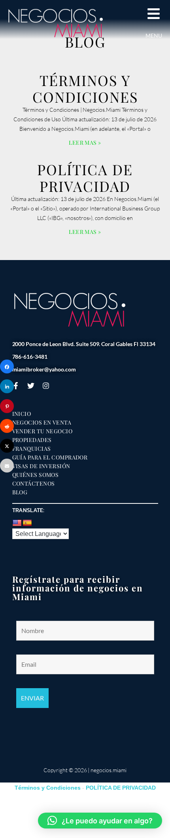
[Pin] (7, 406)
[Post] (7, 446)
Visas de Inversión (41, 466)
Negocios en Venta (42, 422)
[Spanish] (27, 523)
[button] (100, 820)
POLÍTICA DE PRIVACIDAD (85, 177)
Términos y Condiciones (85, 88)
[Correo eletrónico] (7, 466)
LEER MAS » (85, 142)
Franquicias (31, 449)
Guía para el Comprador (50, 457)
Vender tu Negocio (42, 431)
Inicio (21, 414)
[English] (17, 523)
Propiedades (32, 440)
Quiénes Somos (35, 475)
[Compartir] (7, 366)
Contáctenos (33, 483)
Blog (20, 492)
